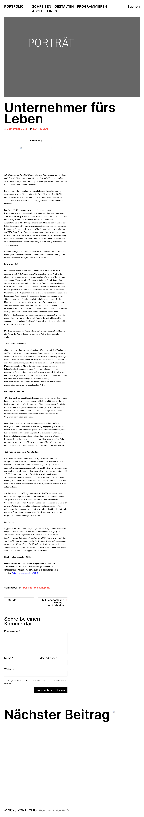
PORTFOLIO (14, 6)
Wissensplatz (42, 587)
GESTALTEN (64, 6)
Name (8, 658)
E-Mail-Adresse (47, 658)
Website (9, 669)
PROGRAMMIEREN (92, 6)
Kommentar (12, 631)
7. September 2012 (15, 129)
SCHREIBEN (41, 6)
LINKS (52, 11)
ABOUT (38, 11)
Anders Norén (61, 810)
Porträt (27, 587)
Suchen (133, 7)
